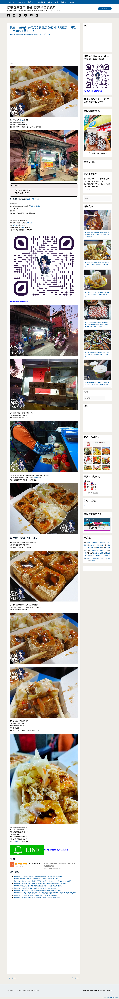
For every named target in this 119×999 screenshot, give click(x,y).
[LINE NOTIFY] (25, 15)
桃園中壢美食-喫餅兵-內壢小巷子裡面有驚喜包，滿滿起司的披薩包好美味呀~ (36, 879)
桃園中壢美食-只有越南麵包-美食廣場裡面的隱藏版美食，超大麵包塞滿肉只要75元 (38, 886)
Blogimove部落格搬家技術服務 (110, 998)
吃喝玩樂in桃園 (28, 34)
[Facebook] (8, 15)
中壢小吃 (12, 34)
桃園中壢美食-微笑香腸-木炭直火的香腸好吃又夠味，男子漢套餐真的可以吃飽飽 (37, 890)
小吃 (19, 841)
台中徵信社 (103, 550)
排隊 (21, 120)
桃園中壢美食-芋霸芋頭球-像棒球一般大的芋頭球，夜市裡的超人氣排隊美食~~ (37, 895)
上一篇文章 (11, 978)
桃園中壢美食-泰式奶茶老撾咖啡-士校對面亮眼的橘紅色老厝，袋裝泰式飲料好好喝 (38, 876)
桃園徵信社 (91, 555)
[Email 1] (31, 15)
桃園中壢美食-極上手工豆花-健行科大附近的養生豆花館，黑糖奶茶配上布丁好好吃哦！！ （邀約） (43, 881)
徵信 (86, 550)
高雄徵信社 (100, 545)
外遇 (85, 553)
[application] (14, 2)
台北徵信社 (95, 542)
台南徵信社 (92, 545)
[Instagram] (14, 15)
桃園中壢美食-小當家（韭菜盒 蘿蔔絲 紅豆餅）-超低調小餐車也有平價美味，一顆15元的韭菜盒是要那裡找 (45, 893)
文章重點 (16, 186)
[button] (111, 2)
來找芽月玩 (89, 162)
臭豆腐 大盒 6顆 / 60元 (22, 193)
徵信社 (88, 542)
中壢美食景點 (20, 34)
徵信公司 (90, 548)
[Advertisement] (24, 50)
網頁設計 (93, 561)
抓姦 (108, 545)
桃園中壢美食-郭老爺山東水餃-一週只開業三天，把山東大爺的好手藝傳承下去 (37, 897)
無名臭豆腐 (32, 199)
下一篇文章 (76, 978)
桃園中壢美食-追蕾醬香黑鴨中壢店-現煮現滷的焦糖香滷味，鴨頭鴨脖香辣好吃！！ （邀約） (41, 883)
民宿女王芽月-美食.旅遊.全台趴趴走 (31, 7)
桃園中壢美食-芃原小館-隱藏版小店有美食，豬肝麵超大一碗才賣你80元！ (35, 888)
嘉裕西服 (29, 223)
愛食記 (36, 34)
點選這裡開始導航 (35, 206)
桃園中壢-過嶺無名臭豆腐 (23, 190)
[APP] (37, 15)
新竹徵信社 (103, 542)
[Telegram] (20, 15)
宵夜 (16, 841)
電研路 (22, 227)
